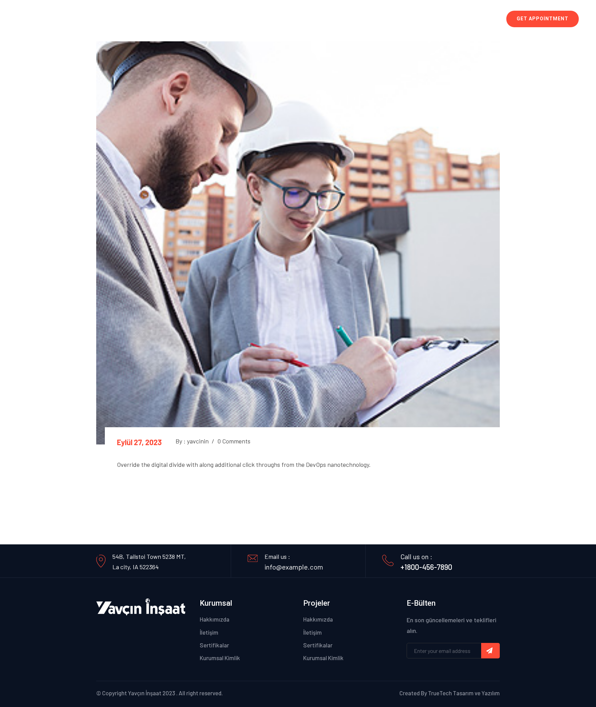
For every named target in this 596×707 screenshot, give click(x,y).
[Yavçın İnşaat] (61, 18)
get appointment (542, 18)
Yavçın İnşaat (144, 692)
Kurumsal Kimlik (220, 657)
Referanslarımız (402, 19)
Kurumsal (325, 19)
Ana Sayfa (290, 19)
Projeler (361, 19)
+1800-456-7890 (426, 566)
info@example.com (294, 567)
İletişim (441, 19)
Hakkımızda (214, 619)
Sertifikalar (214, 645)
